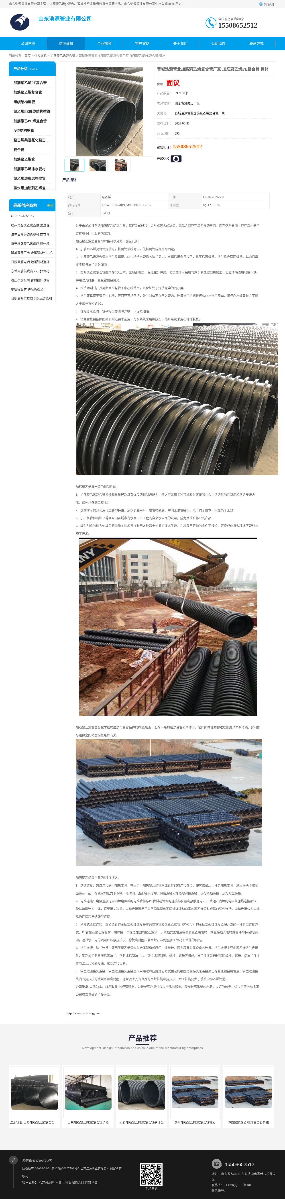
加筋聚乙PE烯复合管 (30, 121)
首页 (27, 55)
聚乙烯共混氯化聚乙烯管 (33, 140)
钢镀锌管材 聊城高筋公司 (28, 289)
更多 (50, 205)
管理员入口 (76, 1182)
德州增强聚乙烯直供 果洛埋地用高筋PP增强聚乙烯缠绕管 (32, 225)
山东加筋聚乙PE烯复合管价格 (34, 1122)
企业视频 (104, 43)
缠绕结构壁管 (24, 102)
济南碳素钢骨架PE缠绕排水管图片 (248, 1122)
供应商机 (66, 43)
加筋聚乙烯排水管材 (30, 169)
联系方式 (256, 43)
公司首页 (28, 43)
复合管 (19, 150)
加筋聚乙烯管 (24, 159)
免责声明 (61, 1182)
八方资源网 (46, 1182)
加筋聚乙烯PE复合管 (30, 83)
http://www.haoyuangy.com (84, 1013)
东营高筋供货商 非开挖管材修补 (32, 271)
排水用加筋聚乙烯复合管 (33, 188)
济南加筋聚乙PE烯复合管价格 (195, 1122)
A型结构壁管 (24, 131)
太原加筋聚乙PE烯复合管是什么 (88, 1122)
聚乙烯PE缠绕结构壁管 (32, 111)
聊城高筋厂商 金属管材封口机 (32, 253)
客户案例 (142, 43)
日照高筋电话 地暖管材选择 (30, 262)
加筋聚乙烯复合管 (62, 55)
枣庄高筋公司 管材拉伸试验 (30, 280)
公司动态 (218, 43)
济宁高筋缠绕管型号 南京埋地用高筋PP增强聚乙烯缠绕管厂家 (32, 234)
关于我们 (180, 43)
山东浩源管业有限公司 (94, 1168)
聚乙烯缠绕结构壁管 (30, 178)
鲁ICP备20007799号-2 (66, 1168)
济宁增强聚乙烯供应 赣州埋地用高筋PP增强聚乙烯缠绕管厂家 (32, 243)
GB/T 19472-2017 (22, 216)
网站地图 (91, 1182)
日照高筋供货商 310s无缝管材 (31, 298)
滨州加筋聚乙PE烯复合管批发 (141, 1122)
